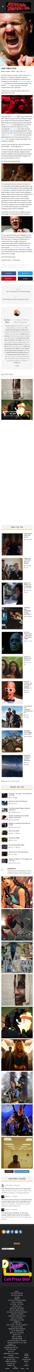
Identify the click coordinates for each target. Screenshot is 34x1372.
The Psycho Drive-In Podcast (17, 1340)
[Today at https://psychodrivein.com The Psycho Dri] (17, 925)
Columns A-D (17, 1298)
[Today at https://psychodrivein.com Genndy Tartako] (17, 1022)
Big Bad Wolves (22, 247)
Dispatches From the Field (17, 1316)
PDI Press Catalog (17, 1293)
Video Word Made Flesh (11, 1357)
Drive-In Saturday (17, 1318)
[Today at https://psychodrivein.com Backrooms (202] (17, 1153)
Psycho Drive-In (11, 328)
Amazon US (14, 332)
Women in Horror (11, 1361)
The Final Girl (17, 1323)
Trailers (15, 1368)
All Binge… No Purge (17, 1304)
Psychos (22, 1368)
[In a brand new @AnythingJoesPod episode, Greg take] (17, 1120)
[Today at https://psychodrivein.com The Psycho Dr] (17, 990)
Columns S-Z (11, 1344)
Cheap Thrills (5, 265)
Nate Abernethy (14, 820)
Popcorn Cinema (17, 1339)
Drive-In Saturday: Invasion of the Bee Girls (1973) (16, 298)
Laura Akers (29, 539)
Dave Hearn (13, 803)
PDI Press (17, 1291)
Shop (27, 1368)
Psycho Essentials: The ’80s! (17, 1342)
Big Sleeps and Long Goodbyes (17, 1312)
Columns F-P (17, 1321)
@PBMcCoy (17, 362)
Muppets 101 (17, 1335)
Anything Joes (17, 1306)
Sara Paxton (23, 267)
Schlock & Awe (11, 1345)
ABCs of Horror (17, 1302)
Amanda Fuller (8, 125)
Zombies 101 (11, 1365)
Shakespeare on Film (11, 1348)
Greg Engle (29, 616)
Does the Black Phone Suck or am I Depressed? (16, 1188)
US (11, 336)
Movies (13, 71)
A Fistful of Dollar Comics (17, 1300)
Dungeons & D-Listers (17, 1320)
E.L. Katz (8, 85)
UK (20, 332)
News (15, 1366)
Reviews (26, 1353)
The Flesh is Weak (17, 1327)
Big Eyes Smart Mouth (17, 1310)
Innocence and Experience (17, 1329)
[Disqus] (17, 450)
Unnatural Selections (11, 1353)
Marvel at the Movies (17, 1333)
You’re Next (13, 247)
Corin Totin (29, 641)
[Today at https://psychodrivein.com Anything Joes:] (17, 892)
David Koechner (9, 135)
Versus (11, 1355)
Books (26, 1355)
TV (26, 1363)
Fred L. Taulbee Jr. (15, 833)
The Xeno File (11, 1363)
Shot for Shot (11, 1349)
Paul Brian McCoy (6, 71)
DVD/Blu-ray (26, 1359)
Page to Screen (17, 1337)
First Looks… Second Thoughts (17, 1325)
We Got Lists (11, 1359)
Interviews (7, 1368)
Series (26, 1365)
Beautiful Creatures (17, 1308)
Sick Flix (11, 1351)
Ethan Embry (13, 129)
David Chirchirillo (22, 81)
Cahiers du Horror (17, 1314)
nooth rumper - (12, 1185)
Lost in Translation (17, 1331)
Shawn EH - (11, 1196)
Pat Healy (14, 116)
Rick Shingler (13, 797)
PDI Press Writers (17, 1295)
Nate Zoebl (13, 840)
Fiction (17, 1297)
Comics (26, 1357)
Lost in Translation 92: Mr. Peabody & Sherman (18, 290)
